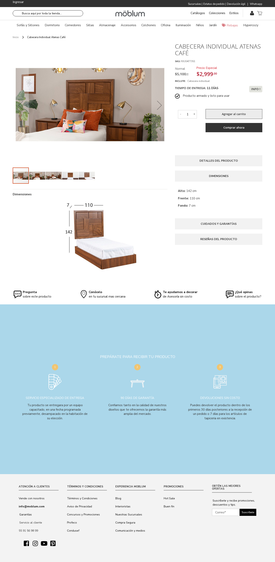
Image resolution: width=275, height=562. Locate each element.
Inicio (16, 37)
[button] (21, 105)
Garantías (25, 514)
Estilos (234, 13)
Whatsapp (256, 4)
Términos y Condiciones (82, 498)
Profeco (72, 523)
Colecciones (217, 13)
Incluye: (181, 81)
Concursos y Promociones (83, 514)
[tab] (218, 160)
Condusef (73, 531)
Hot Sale (169, 498)
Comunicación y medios (130, 531)
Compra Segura (125, 523)
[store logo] (130, 13)
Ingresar (18, 2)
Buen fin (169, 506)
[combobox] (48, 13)
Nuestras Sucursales (128, 514)
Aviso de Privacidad (79, 506)
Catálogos (198, 13)
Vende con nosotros (31, 498)
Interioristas (122, 506)
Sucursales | (195, 4)
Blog (118, 498)
